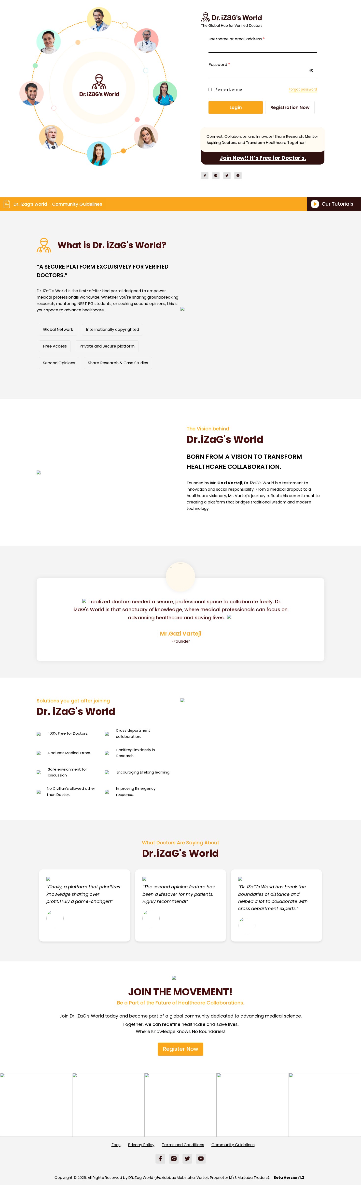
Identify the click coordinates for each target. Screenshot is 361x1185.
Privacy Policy (141, 1145)
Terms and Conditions (183, 1145)
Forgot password (303, 89)
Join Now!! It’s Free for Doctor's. (263, 158)
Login (236, 107)
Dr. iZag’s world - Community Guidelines (58, 204)
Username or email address (236, 39)
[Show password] (311, 70)
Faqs (116, 1145)
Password (219, 64)
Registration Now (289, 107)
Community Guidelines (233, 1145)
